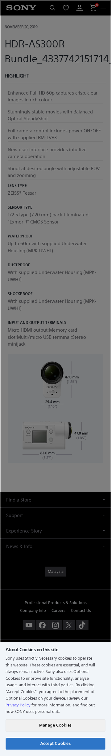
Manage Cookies (55, 725)
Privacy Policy (18, 705)
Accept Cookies (55, 743)
